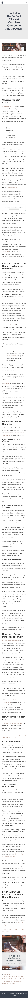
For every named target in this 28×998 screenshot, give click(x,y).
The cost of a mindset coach (10, 640)
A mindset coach (7, 106)
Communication (11, 356)
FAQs (21, 993)
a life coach (12, 325)
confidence (5, 251)
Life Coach (7, 974)
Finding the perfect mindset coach (12, 723)
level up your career (12, 187)
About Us (16, 993)
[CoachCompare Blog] (2, 2)
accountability (13, 523)
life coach (6, 383)
